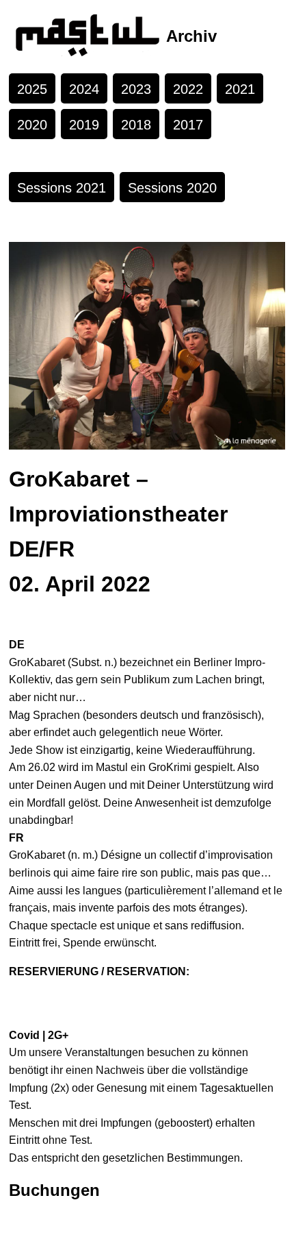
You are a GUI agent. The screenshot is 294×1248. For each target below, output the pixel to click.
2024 (84, 89)
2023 (136, 89)
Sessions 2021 (61, 187)
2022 (188, 89)
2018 (136, 124)
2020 (32, 124)
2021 (240, 89)
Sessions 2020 (172, 187)
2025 (32, 89)
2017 (188, 124)
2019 (84, 124)
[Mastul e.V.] (87, 36)
